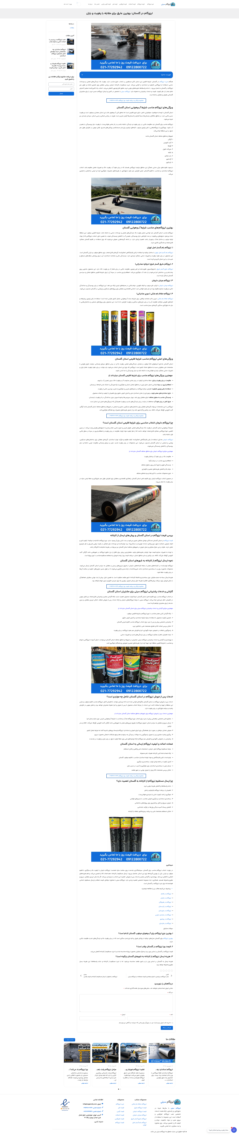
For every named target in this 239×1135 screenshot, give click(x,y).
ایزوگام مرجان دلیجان (166, 285)
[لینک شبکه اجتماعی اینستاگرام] (101, 1125)
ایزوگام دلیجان (168, 440)
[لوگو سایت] (168, 4)
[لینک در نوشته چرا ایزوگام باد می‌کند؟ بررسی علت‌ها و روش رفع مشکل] (77, 1053)
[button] (82, 75)
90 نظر (54, 45)
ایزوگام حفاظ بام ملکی (165, 299)
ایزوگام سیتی (125, 91)
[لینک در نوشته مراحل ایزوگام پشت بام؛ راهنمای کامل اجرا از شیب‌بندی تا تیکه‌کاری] (105, 1053)
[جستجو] (74, 4)
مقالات (72, 28)
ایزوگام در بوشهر (165, 919)
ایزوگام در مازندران (165, 923)
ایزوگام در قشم (166, 894)
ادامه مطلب (169, 1083)
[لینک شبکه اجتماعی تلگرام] (94, 1125)
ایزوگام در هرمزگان (165, 902)
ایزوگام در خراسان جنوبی (163, 915)
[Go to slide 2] (118, 1089)
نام (171, 1014)
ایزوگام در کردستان (165, 906)
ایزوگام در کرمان (166, 898)
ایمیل (123, 1014)
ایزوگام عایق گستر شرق (165, 269)
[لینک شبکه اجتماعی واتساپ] (97, 1125)
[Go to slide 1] (120, 1089)
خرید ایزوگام (164, 82)
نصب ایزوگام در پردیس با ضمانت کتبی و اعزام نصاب (57, 40)
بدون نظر (53, 59)
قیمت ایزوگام (168, 540)
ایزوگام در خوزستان (165, 911)
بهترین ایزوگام (168, 938)
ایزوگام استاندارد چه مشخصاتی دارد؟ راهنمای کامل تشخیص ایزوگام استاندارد (58, 52)
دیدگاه (170, 992)
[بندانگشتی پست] (70, 42)
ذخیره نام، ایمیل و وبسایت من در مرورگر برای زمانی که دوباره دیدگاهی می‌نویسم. (145, 1023)
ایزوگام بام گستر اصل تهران (164, 252)
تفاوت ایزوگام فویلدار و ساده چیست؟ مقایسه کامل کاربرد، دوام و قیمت (57, 65)
